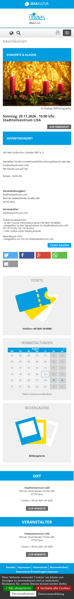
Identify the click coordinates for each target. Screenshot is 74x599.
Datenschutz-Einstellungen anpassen (37, 571)
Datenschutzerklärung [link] (51, 593)
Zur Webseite (37, 508)
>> (64, 348)
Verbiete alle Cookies (54, 588)
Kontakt (10, 567)
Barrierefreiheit (59, 567)
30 (62, 380)
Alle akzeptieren (19, 588)
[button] (10, 255)
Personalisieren (23, 594)
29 (54, 380)
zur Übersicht (59, 127)
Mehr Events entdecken (37, 394)
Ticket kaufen (59, 245)
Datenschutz (40, 567)
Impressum (24, 567)
